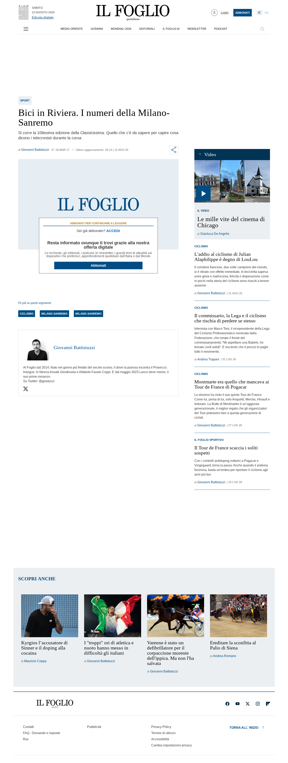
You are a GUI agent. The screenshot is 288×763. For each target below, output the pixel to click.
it (259, 12)
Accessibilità (160, 739)
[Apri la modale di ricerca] (262, 29)
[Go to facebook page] (227, 704)
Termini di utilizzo (163, 733)
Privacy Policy (161, 727)
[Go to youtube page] (238, 704)
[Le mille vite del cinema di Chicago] (232, 181)
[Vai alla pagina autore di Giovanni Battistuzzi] (36, 347)
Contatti (28, 727)
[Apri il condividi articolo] (174, 149)
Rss (26, 739)
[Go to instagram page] (258, 704)
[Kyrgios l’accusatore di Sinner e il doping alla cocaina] (49, 615)
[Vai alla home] (132, 13)
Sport (25, 100)
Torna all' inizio (243, 727)
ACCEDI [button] (113, 231)
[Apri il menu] (26, 29)
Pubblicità (94, 727)
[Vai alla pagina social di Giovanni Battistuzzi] (25, 388)
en (266, 12)
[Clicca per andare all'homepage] (54, 704)
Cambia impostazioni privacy (171, 745)
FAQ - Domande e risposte (41, 733)
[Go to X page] (248, 704)
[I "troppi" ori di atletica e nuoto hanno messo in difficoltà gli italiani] (112, 615)
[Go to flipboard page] (268, 704)
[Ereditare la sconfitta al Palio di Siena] (238, 615)
